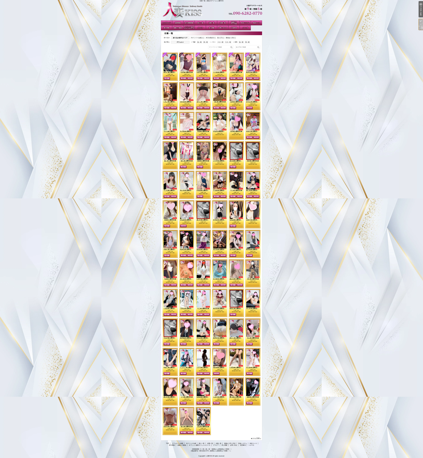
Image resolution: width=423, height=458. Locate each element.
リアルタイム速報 (177, 22)
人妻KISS (209, 456)
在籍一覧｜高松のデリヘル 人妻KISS (211, 11)
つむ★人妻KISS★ (220, 102)
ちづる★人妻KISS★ (187, 131)
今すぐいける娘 (189, 22)
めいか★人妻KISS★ (172, 397)
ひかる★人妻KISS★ (187, 102)
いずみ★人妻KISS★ (236, 367)
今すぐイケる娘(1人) (197, 38)
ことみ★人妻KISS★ (220, 72)
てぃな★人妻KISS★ (170, 190)
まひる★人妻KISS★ (220, 249)
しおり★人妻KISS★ (220, 397)
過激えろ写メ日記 (234, 22)
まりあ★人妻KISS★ (236, 249)
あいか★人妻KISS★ (203, 220)
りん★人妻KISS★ (253, 338)
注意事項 (234, 27)
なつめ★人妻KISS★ (220, 279)
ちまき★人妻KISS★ (203, 72)
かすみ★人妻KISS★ (221, 220)
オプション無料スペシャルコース (189, 27)
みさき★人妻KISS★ (222, 308)
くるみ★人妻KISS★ (170, 308)
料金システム (245, 22)
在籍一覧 (222, 22)
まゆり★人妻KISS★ (253, 220)
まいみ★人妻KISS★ (187, 279)
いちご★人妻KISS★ (170, 102)
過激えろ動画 (177, 27)
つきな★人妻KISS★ (187, 308)
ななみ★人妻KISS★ (236, 220)
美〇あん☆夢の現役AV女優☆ (239, 397)
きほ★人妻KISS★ (203, 131)
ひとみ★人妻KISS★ (256, 367)
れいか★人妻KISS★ (187, 190)
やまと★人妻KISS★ (170, 367)
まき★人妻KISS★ (236, 102)
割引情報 (166, 27)
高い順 (205, 42)
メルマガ (245, 27)
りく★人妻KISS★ (236, 190)
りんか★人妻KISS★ (170, 338)
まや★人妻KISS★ (236, 131)
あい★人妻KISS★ (170, 161)
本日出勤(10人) (210, 38)
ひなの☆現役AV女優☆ (220, 131)
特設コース (256, 22)
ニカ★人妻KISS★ (236, 72)
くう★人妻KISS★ (187, 397)
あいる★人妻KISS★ (253, 190)
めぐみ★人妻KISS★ (236, 161)
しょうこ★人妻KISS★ (187, 367)
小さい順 (220, 42)
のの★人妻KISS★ (253, 161)
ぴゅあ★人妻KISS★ (203, 190)
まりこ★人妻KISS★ (203, 102)
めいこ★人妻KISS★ (236, 338)
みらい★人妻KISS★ (170, 72)
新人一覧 (200, 22)
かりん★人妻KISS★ (253, 102)
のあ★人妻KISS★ (170, 220)
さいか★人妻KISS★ (253, 308)
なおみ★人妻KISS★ (203, 397)
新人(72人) (220, 38)
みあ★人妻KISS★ (253, 397)
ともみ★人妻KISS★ (220, 190)
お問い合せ (222, 27)
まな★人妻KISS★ (203, 426)
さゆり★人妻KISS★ (170, 249)
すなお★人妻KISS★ (203, 338)
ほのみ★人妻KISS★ (203, 249)
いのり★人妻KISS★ (203, 279)
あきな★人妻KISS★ (253, 72)
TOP (166, 22)
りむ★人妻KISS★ (253, 279)
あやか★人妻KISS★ (220, 338)
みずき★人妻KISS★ (170, 426)
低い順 (199, 42)
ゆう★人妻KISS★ (187, 426)
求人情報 (211, 27)
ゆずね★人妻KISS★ (253, 249)
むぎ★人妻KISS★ (187, 72)
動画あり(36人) (231, 38)
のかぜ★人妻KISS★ (220, 367)
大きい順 (228, 42)
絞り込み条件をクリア (180, 38)
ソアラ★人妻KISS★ (203, 367)
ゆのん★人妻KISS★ (236, 308)
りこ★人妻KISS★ (203, 308)
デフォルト (180, 42)
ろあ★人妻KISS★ (170, 279)
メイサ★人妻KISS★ (220, 161)
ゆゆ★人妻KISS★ (203, 161)
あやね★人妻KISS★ (187, 338)
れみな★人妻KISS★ (187, 249)
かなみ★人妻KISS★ (187, 220)
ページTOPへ (256, 438)
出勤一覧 (211, 22)
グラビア (200, 27)
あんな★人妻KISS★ (236, 279)
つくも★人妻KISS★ (170, 131)
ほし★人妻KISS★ (187, 161)
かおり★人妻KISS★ (253, 131)
